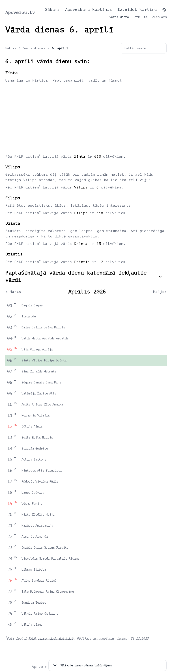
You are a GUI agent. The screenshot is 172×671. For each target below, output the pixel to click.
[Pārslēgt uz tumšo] (164, 9)
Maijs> (160, 292)
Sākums (52, 9)
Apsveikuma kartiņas (88, 9)
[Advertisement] (86, 118)
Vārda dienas (34, 48)
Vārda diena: (120, 17)
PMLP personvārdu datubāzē (50, 638)
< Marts (13, 292)
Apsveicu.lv (20, 12)
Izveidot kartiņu (137, 9)
